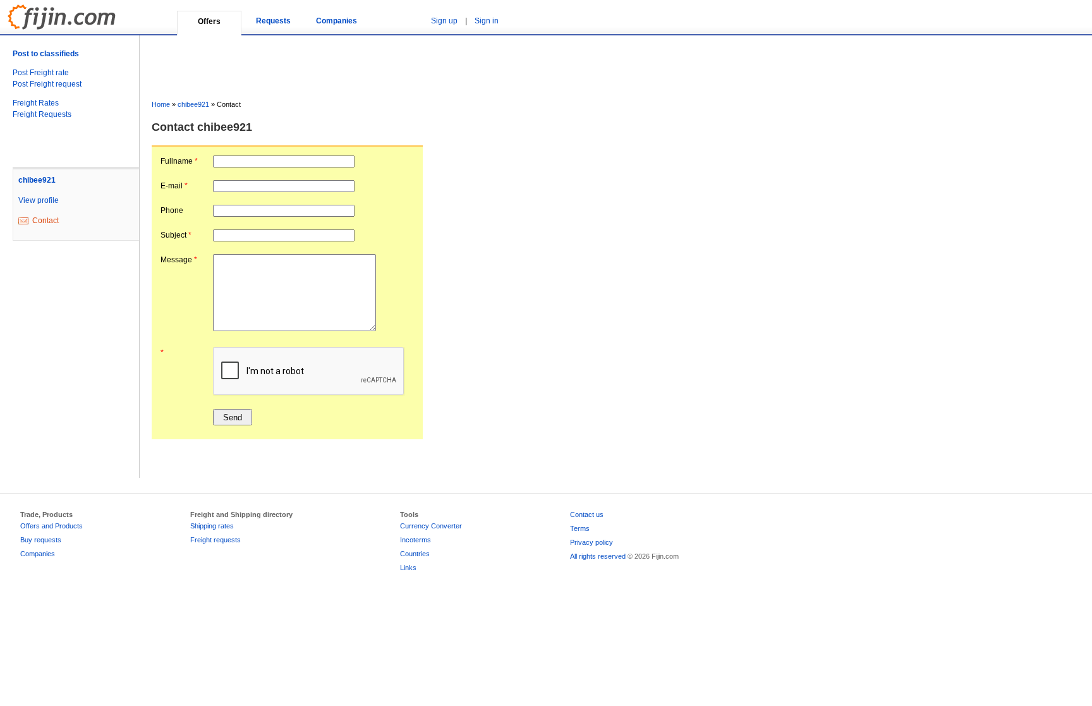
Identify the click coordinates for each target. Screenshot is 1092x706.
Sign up (444, 20)
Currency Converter (431, 526)
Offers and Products (51, 526)
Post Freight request (47, 84)
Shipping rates (212, 526)
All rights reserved (598, 556)
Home (161, 104)
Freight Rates (36, 103)
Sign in (487, 20)
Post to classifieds (46, 53)
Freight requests (215, 540)
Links (408, 567)
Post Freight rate (41, 72)
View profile (38, 200)
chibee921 (37, 180)
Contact (45, 220)
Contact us (587, 514)
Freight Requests (42, 114)
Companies (336, 20)
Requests (273, 20)
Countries (415, 553)
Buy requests (40, 540)
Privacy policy (591, 542)
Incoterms (415, 540)
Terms (580, 528)
